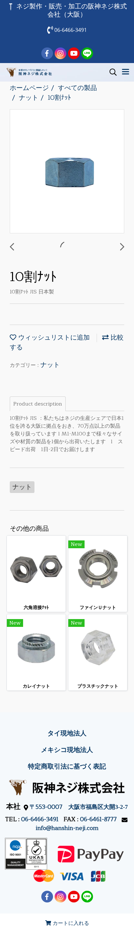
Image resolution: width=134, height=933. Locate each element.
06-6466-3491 (40, 819)
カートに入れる (70, 923)
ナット (50, 364)
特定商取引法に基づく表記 (67, 766)
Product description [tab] (37, 404)
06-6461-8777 (98, 819)
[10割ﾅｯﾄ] (67, 172)
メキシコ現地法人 (67, 750)
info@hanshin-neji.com (67, 828)
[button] (110, 72)
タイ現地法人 (67, 733)
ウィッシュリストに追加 (53, 337)
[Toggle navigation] (125, 72)
